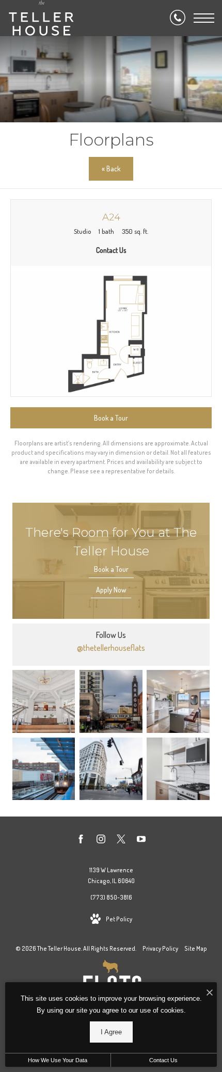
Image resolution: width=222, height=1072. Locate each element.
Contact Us (163, 1060)
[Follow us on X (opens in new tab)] (121, 841)
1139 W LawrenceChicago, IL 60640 (111, 875)
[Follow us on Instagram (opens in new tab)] (100, 841)
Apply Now (111, 589)
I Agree (111, 1032)
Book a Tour (111, 569)
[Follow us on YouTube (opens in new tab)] (141, 841)
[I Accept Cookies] (210, 992)
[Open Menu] (204, 18)
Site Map (195, 948)
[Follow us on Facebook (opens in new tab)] (80, 841)
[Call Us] (177, 18)
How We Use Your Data (57, 1060)
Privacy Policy (160, 948)
